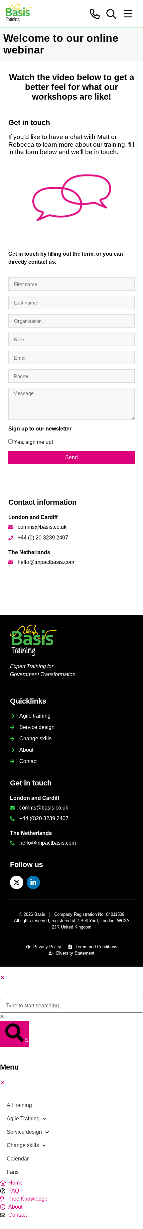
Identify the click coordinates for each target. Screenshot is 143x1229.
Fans (13, 1172)
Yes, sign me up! (33, 442)
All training (19, 1105)
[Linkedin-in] (33, 882)
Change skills (23, 1145)
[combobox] (71, 1006)
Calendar (18, 1158)
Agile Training (23, 1118)
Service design (24, 1132)
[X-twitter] (16, 882)
